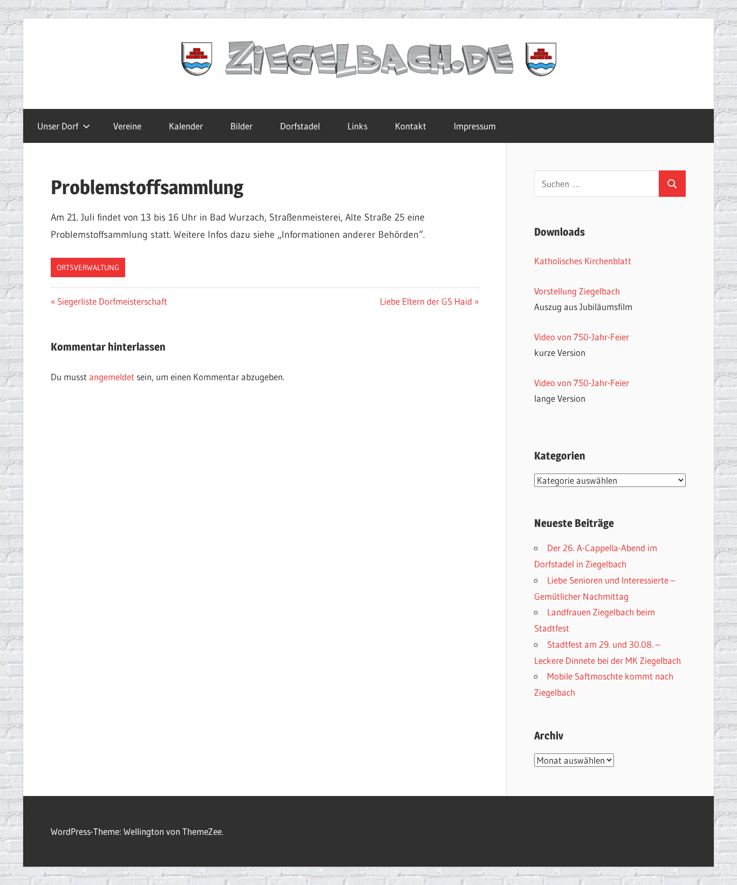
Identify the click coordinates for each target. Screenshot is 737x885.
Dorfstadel (300, 126)
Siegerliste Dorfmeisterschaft (112, 301)
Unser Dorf (57, 126)
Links (357, 126)
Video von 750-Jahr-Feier (581, 336)
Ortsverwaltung (88, 267)
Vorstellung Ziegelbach (577, 291)
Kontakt (410, 126)
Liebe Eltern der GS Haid (426, 301)
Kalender (186, 126)
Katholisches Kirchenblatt (582, 260)
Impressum (475, 126)
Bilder (241, 126)
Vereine (127, 126)
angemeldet (111, 376)
